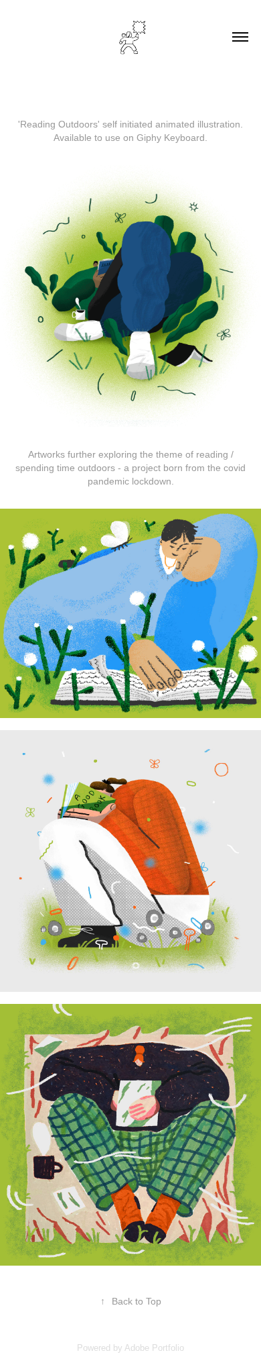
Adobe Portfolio (154, 1348)
